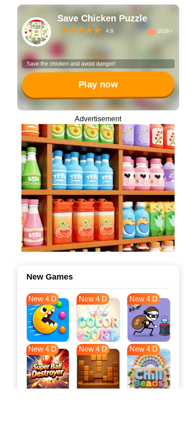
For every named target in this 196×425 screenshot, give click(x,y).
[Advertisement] (98, 413)
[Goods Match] (98, 188)
